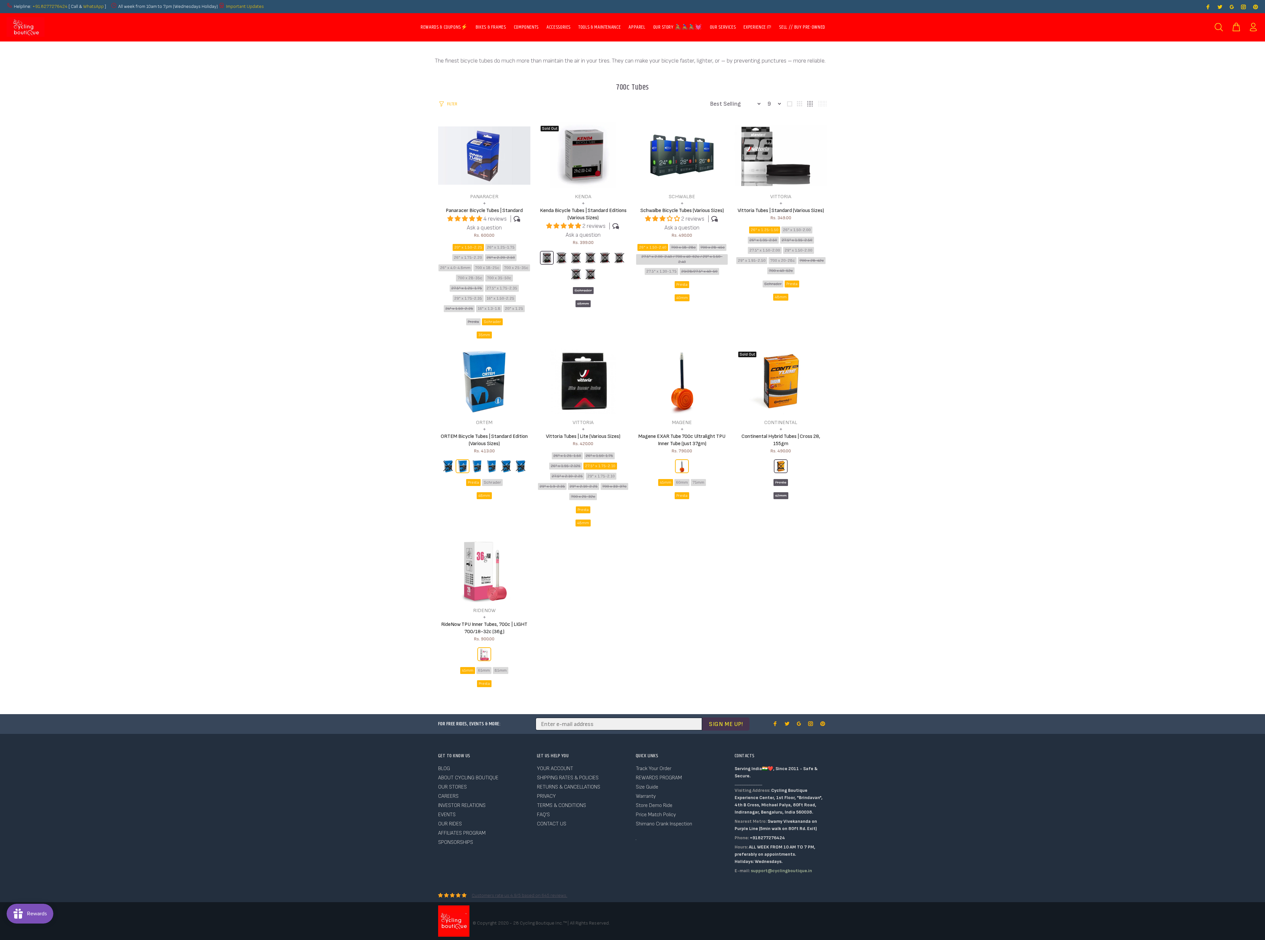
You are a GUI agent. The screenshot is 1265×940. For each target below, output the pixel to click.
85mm (500, 670)
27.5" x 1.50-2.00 (764, 250)
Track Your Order (653, 768)
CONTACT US (551, 824)
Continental (780, 422)
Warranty (646, 796)
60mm (682, 482)
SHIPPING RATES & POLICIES (568, 778)
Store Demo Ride (654, 805)
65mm (484, 670)
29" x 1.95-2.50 (752, 260)
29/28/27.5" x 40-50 (699, 271)
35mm (484, 335)
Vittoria (780, 197)
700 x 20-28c (782, 260)
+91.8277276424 (50, 6)
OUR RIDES (450, 824)
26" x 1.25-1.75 (501, 247)
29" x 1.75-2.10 (601, 476)
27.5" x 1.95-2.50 (797, 240)
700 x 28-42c (812, 260)
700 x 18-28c (683, 247)
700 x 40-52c (781, 270)
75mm (698, 482)
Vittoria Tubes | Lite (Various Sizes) (583, 436)
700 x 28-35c (470, 278)
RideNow (484, 610)
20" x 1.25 (514, 308)
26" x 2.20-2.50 (501, 257)
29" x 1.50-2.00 (798, 250)
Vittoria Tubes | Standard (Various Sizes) (781, 210)
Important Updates (245, 6)
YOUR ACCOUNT (555, 768)
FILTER (452, 104)
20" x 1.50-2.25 (468, 247)
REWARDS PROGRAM (659, 778)
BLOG (444, 768)
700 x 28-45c (712, 247)
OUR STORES (452, 787)
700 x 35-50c (499, 278)
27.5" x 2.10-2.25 (567, 476)
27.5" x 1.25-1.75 (466, 288)
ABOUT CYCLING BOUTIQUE (468, 778)
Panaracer (484, 197)
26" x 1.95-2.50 (763, 240)
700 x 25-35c (516, 267)
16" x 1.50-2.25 (500, 298)
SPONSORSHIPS (455, 842)
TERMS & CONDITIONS (561, 805)
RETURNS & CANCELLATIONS (568, 787)
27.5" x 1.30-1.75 (661, 271)
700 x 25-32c (583, 496)
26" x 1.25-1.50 (764, 230)
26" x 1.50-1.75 (599, 455)
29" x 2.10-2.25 (584, 486)
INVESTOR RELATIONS (462, 805)
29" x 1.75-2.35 (468, 298)
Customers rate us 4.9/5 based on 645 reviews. (519, 895)
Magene (682, 422)
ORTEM (484, 422)
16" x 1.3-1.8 (489, 308)
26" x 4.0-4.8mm (455, 267)
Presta (473, 321)
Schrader (492, 321)
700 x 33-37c (614, 486)
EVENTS (447, 815)
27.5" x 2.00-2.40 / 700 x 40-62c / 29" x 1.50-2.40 (681, 259)
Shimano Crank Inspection (664, 824)
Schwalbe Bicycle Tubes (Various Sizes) (682, 210)
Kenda (583, 197)
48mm (583, 303)
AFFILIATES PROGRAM (462, 833)
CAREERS (448, 796)
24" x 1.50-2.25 (459, 308)
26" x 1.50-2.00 (797, 230)
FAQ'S (543, 815)
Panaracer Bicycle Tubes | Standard (484, 210)
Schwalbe (682, 197)
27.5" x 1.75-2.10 (600, 466)
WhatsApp (94, 6)
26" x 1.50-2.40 (652, 247)
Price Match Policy (656, 815)
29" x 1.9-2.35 (552, 486)
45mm (665, 482)
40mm (682, 297)
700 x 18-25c (487, 267)
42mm (781, 495)
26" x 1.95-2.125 (565, 466)
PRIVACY (546, 796)
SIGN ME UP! (726, 724)
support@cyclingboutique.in (781, 870)
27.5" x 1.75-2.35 (502, 288)
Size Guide (647, 787)
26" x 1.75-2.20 (468, 257)
